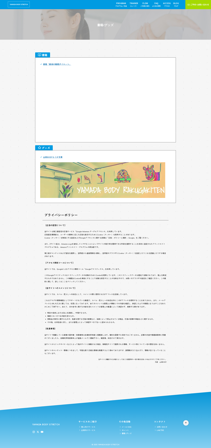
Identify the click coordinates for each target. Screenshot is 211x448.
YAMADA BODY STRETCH (108, 444)
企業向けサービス (88, 430)
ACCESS (167, 4)
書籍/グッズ (127, 433)
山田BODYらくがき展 (52, 157)
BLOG (176, 4)
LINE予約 (160, 430)
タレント (125, 430)
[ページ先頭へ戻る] (186, 423)
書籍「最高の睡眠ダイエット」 (57, 64)
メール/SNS (127, 427)
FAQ (156, 4)
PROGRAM (121, 4)
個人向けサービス (88, 427)
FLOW (145, 4)
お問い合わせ (162, 427)
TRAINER (134, 4)
